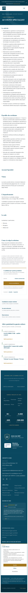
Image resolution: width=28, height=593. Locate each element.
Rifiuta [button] (14, 568)
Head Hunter (18, 485)
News (16, 490)
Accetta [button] (15, 565)
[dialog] (14, 559)
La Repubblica (6, 399)
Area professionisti (20, 488)
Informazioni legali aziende (9, 530)
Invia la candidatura (14, 283)
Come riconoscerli (16, 3)
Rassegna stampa (19, 492)
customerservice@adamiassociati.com (12, 470)
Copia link (15, 292)
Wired (12, 404)
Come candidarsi (20, 475)
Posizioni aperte (8, 14)
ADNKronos (7, 404)
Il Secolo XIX (20, 404)
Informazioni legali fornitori (9, 535)
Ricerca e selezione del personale (7, 492)
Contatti (17, 495)
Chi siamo (5, 488)
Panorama (13, 399)
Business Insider (20, 399)
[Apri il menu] (24, 8)
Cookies (4, 537)
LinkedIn (10, 292)
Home (3, 14)
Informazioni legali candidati (10, 533)
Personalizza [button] (15, 571)
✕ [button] (25, 545)
